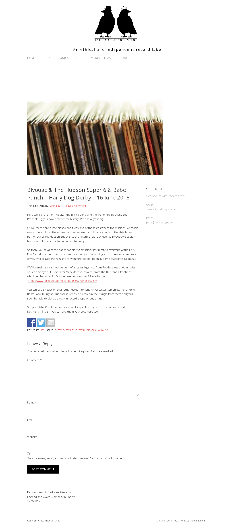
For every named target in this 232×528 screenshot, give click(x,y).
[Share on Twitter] (41, 322)
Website (32, 437)
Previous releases (100, 58)
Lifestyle (161, 520)
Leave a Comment (75, 205)
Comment (34, 360)
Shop (48, 58)
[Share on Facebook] (31, 322)
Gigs (42, 330)
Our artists (69, 58)
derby (58, 330)
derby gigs (68, 330)
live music (102, 330)
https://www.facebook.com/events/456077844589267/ (62, 280)
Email (31, 419)
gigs (93, 330)
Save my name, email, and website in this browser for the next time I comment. (76, 458)
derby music (83, 330)
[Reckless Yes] (116, 39)
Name (32, 402)
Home (31, 58)
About (127, 58)
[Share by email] (50, 322)
